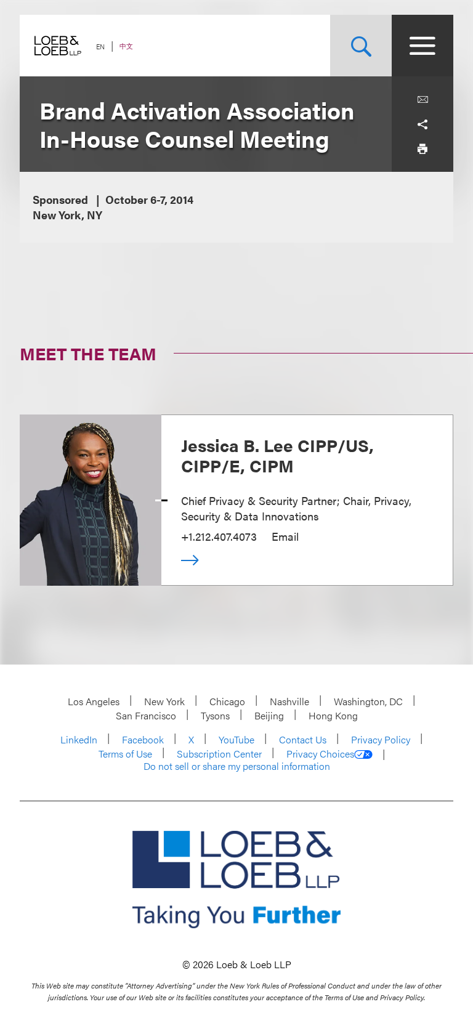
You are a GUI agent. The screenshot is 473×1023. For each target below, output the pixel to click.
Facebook (143, 739)
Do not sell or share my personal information (237, 766)
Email (285, 536)
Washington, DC (368, 701)
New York (164, 701)
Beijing (269, 715)
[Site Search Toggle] (361, 45)
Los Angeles (93, 701)
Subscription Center (219, 753)
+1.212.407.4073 (219, 536)
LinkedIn (78, 739)
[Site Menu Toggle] (422, 45)
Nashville (289, 701)
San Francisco (146, 715)
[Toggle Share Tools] (422, 124)
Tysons (215, 715)
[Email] (422, 99)
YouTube (236, 739)
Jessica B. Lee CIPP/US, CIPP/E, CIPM (277, 455)
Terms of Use (125, 753)
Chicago (227, 701)
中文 (126, 46)
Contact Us (302, 739)
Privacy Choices (320, 753)
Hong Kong (333, 715)
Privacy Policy (380, 739)
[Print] (422, 149)
